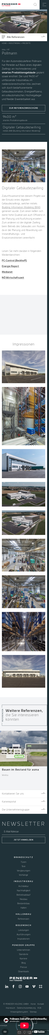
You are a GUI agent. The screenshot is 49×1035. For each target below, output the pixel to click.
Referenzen (23, 919)
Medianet (7, 272)
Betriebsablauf (24, 895)
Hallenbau (24, 914)
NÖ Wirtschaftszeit (13, 278)
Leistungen (23, 930)
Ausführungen (24, 935)
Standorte (23, 954)
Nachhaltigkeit (23, 891)
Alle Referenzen (15, 37)
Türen (23, 862)
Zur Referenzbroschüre (23, 108)
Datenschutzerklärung (26, 1008)
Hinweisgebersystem (19, 1012)
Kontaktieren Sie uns (13, 794)
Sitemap (33, 1012)
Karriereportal (9, 802)
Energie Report (10, 266)
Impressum (10, 1008)
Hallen (24, 908)
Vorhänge (23, 875)
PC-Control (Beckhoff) (14, 261)
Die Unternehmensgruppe (16, 810)
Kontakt (41, 1004)
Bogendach (24, 925)
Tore (24, 866)
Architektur (23, 886)
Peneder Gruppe (23, 945)
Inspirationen (23, 939)
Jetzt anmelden (23, 840)
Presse (23, 967)
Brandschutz (23, 857)
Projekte (26, 43)
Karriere (23, 959)
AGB (39, 1008)
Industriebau (14, 43)
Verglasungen (23, 871)
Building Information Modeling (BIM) (21, 207)
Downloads (23, 972)
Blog (23, 963)
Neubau (23, 899)
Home (4, 43)
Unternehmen (23, 950)
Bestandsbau (23, 904)
